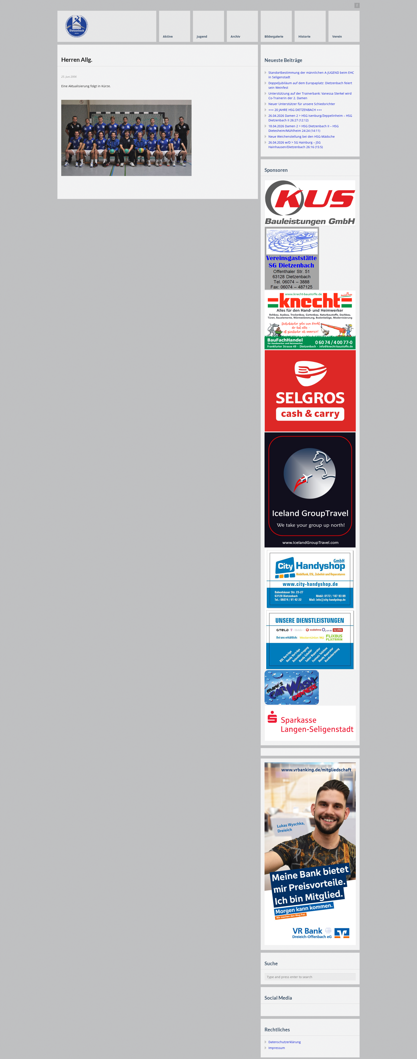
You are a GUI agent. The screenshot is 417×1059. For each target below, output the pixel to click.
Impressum (276, 1048)
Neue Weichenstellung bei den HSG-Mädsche (301, 136)
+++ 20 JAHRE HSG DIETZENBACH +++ (295, 110)
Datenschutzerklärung (284, 1042)
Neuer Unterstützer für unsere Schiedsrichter (301, 104)
